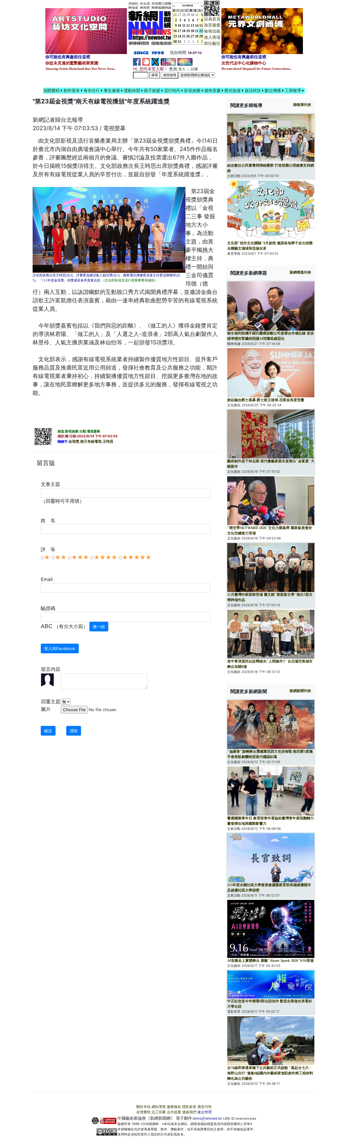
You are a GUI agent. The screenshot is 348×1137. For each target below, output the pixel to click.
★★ (60, 557)
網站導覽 (159, 1107)
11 (183, 26)
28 (183, 15)
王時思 (108, 441)
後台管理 (204, 1112)
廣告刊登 (204, 1107)
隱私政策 (189, 1107)
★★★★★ (136, 557)
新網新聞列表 (300, 691)
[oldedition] (185, 61)
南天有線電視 (91, 441)
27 (179, 15)
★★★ (80, 557)
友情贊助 (143, 1112)
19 (188, 31)
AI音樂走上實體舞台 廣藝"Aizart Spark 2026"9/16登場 (270, 961)
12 (188, 26)
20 (192, 31)
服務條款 (174, 1107)
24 (179, 36)
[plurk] (146, 61)
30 (192, 15)
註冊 (194, 69)
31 (196, 15)
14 (196, 26)
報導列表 (302, 105)
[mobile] (168, 61)
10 (179, 26)
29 (188, 15)
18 (183, 31)
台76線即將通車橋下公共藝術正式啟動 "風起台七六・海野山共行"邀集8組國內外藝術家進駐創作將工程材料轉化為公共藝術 (270, 1073)
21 (196, 31)
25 (183, 36)
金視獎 (74, 441)
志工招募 (159, 1112)
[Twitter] (155, 61)
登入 (181, 69)
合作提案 (174, 1112)
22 (201, 31)
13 (192, 26)
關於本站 (143, 1107)
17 (179, 31)
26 (188, 36)
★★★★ (105, 557)
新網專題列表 (300, 272)
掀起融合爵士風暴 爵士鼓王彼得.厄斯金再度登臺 (265, 400)
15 (201, 26)
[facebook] (137, 61)
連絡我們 (189, 1112)
